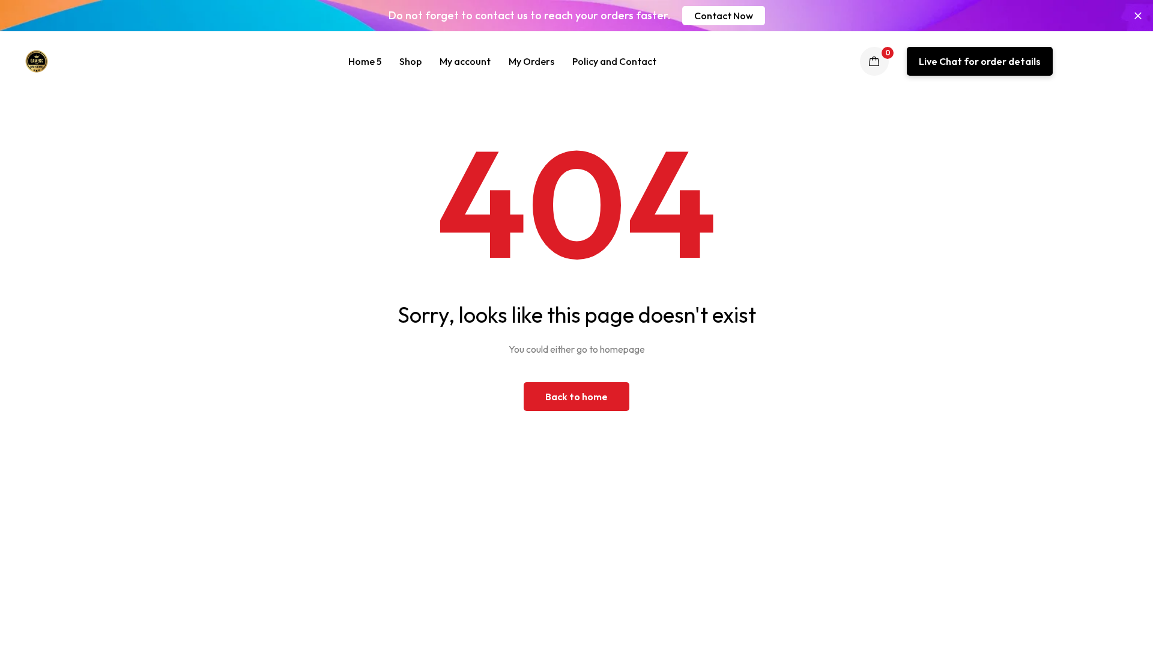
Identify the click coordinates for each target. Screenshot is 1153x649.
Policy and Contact (614, 61)
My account (465, 61)
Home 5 (364, 61)
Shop (410, 61)
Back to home (576, 397)
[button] (723, 15)
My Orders (531, 61)
